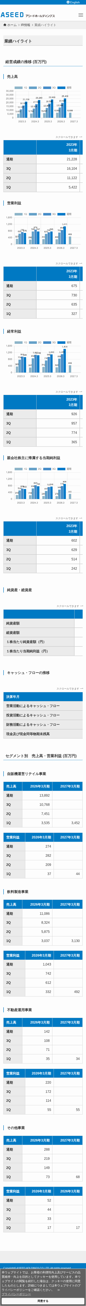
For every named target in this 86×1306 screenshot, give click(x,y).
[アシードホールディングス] (27, 15)
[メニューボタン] (81, 15)
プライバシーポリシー (16, 1294)
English (75, 2)
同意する (43, 1301)
